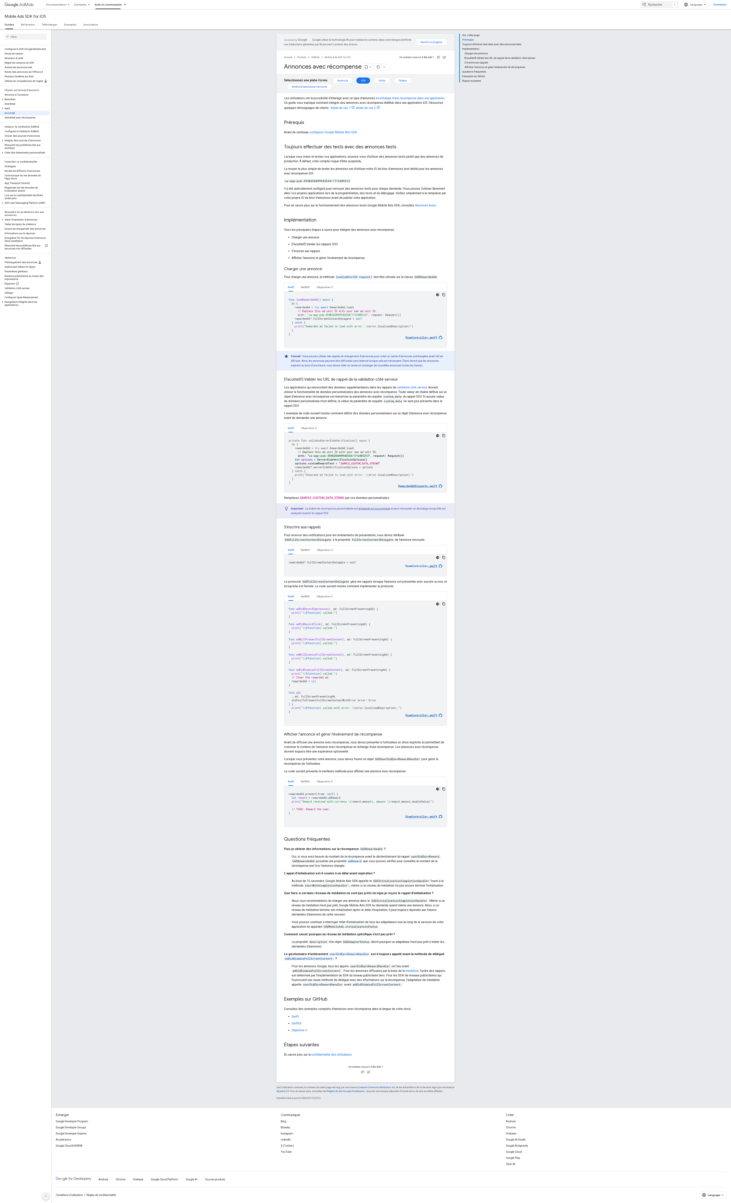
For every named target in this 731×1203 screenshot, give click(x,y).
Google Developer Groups (71, 1127)
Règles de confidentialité (101, 1195)
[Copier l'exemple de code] (444, 295)
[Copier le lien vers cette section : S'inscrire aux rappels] (324, 527)
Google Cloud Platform (164, 1179)
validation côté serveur (412, 387)
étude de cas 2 (366, 108)
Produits (301, 57)
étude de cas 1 (340, 108)
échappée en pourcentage (374, 508)
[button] (25, 99)
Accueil (288, 57)
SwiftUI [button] (305, 287)
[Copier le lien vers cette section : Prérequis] (308, 123)
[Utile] (438, 57)
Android (342, 80)
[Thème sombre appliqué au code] (438, 295)
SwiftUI (297, 1023)
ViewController (421, 566)
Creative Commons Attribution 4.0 (376, 1087)
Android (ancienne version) (309, 86)
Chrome (511, 1127)
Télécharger (49, 24)
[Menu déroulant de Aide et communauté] (126, 4)
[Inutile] (444, 57)
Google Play (513, 1157)
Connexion (719, 4)
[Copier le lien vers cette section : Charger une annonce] (326, 269)
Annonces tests (425, 205)
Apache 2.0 (282, 1091)
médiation (412, 971)
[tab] (290, 287)
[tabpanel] (365, 320)
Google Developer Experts (71, 1133)
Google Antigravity (517, 1145)
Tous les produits (215, 1179)
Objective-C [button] (325, 287)
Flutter (403, 80)
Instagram (287, 1133)
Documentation (56, 4)
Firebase (511, 1133)
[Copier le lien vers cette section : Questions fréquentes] (334, 839)
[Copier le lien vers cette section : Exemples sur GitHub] (331, 999)
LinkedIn (286, 1139)
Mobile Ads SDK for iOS (25, 16)
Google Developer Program (72, 1121)
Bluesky (285, 1127)
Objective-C (299, 1030)
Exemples (80, 4)
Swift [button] (291, 287)
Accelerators (63, 1139)
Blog (283, 1121)
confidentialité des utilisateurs (331, 1054)
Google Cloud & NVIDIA (69, 1145)
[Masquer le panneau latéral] (46, 1196)
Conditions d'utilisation (69, 1195)
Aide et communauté (108, 4)
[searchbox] (26, 37)
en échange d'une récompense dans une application (410, 98)
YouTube (286, 1151)
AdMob (26, 4)
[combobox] (659, 4)
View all (510, 1163)
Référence (28, 24)
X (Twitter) (287, 1145)
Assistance (90, 24)
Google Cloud (514, 1151)
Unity (382, 80)
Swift (295, 1016)
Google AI (191, 1179)
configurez (333, 132)
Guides (9, 24)
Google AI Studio (516, 1139)
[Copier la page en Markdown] (378, 67)
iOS (363, 80)
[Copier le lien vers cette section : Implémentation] (320, 220)
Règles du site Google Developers (346, 1091)
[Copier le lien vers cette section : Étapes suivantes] (323, 1045)
